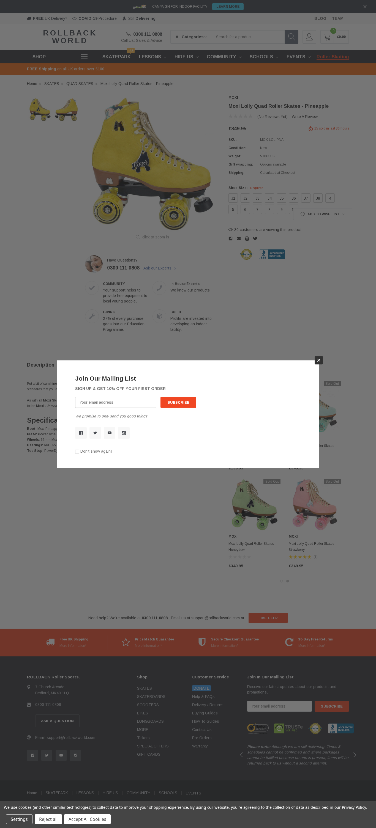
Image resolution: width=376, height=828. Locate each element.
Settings (19, 819)
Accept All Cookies (87, 819)
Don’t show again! (96, 451)
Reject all (48, 819)
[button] (319, 360)
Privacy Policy (354, 807)
